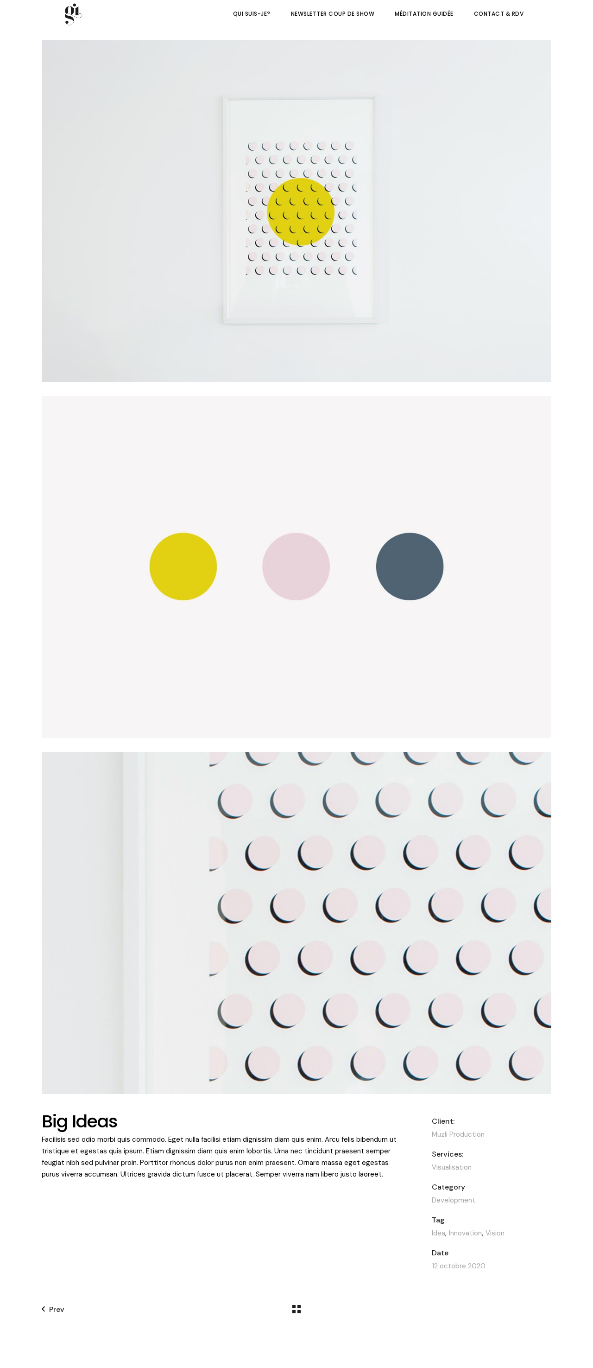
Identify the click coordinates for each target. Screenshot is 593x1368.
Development (453, 1200)
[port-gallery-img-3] (296, 923)
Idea (438, 1233)
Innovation (465, 1233)
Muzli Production (458, 1134)
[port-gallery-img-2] (296, 567)
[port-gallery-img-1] (296, 211)
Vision (495, 1233)
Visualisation (452, 1167)
